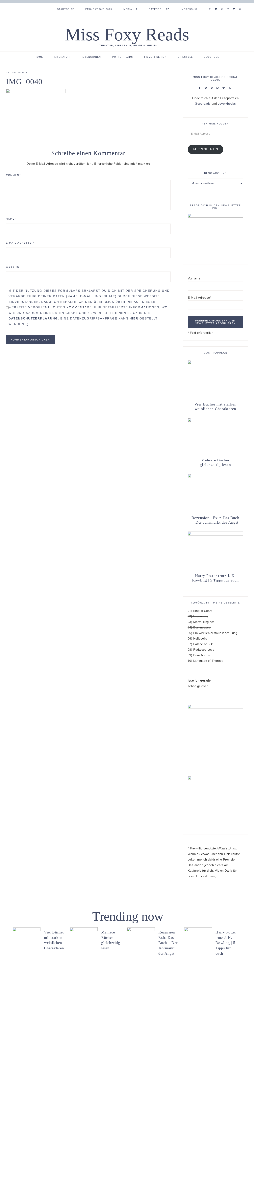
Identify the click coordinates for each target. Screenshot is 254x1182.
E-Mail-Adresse (20, 242)
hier (134, 318)
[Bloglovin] (234, 4)
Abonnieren (205, 149)
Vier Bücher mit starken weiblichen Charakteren (215, 406)
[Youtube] (240, 4)
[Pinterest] (222, 4)
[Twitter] (216, 4)
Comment (13, 175)
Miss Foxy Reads (127, 34)
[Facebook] (210, 4)
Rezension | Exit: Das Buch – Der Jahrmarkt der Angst (215, 519)
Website (12, 266)
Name (11, 218)
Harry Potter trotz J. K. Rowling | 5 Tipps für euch (215, 577)
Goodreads (203, 103)
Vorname (194, 278)
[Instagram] (228, 4)
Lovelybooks (227, 103)
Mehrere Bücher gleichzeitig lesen (215, 462)
